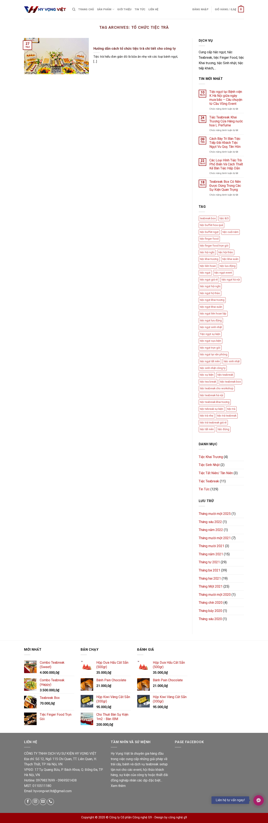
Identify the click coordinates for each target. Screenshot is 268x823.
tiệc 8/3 (224, 218)
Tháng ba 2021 (209, 570)
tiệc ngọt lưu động (211, 320)
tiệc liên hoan (208, 265)
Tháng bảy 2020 (210, 611)
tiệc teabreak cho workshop (216, 388)
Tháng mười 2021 (211, 546)
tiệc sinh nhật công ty (212, 368)
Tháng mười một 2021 (215, 538)
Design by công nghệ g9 (171, 817)
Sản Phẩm (104, 9)
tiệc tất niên (207, 429)
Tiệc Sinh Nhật (209, 465)
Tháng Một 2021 (211, 586)
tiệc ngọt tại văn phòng (213, 354)
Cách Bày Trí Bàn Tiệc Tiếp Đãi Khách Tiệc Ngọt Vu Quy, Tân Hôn (225, 143)
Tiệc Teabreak (209, 481)
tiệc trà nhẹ (206, 415)
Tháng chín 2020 (211, 603)
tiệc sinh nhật (232, 361)
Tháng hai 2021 (210, 578)
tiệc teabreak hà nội (211, 395)
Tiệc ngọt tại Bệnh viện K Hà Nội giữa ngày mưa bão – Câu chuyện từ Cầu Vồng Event (225, 98)
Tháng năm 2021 (211, 554)
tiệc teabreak (225, 374)
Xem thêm (118, 786)
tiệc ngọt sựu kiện (210, 340)
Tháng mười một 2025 (215, 514)
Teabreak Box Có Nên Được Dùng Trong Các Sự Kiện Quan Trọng (225, 186)
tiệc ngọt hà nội (231, 279)
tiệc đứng (223, 429)
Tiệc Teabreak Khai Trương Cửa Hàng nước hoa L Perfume (226, 121)
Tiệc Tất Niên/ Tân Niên (216, 473)
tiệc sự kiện (207, 374)
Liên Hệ (153, 9)
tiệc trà (231, 408)
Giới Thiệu (124, 9)
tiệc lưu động (228, 265)
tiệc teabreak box (230, 381)
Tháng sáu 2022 (210, 522)
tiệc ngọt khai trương (212, 299)
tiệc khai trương (209, 259)
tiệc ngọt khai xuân (211, 306)
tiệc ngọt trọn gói (210, 347)
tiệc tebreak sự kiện (211, 408)
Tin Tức (140, 9)
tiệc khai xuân (230, 259)
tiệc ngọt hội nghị (210, 286)
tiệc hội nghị (207, 252)
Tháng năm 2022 (211, 530)
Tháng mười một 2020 (215, 595)
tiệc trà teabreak (226, 415)
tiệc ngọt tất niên (210, 361)
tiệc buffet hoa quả (211, 225)
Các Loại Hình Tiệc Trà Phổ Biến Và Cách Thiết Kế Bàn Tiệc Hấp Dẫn (226, 164)
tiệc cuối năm (230, 232)
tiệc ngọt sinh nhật (211, 327)
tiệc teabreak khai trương (214, 402)
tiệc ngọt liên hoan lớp (213, 313)
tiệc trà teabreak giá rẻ (213, 422)
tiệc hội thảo (225, 252)
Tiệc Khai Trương (211, 457)
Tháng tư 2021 (209, 562)
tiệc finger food (209, 238)
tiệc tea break (208, 381)
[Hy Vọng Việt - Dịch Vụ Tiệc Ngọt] (45, 9)
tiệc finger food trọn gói (214, 245)
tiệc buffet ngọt (209, 232)
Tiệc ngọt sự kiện (210, 334)
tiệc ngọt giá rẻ (209, 279)
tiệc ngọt (205, 272)
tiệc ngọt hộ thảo (210, 293)
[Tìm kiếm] (73, 9)
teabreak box (208, 218)
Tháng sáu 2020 (210, 619)
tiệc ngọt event (223, 272)
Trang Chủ (86, 9)
